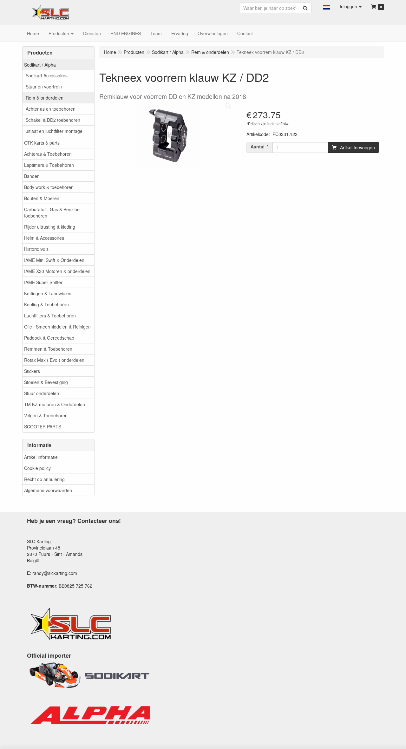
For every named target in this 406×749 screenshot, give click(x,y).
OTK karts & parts (42, 143)
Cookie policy (37, 468)
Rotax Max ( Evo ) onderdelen (54, 360)
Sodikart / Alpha (40, 65)
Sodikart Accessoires (47, 75)
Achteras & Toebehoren (48, 154)
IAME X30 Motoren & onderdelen (57, 271)
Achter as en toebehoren (50, 109)
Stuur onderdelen (41, 393)
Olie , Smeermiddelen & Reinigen (57, 326)
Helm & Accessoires (44, 238)
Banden (32, 176)
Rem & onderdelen (44, 97)
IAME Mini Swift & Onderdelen (54, 260)
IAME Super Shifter (43, 282)
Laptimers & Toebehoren (49, 165)
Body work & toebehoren (49, 187)
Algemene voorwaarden (48, 490)
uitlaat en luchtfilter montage (54, 131)
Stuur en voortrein (44, 86)
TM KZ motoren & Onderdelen (54, 404)
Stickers (32, 371)
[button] (326, 6)
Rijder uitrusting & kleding (49, 227)
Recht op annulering (44, 479)
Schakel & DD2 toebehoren (53, 120)
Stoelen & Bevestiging (46, 382)
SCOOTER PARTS (42, 426)
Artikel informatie (41, 457)
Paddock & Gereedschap (49, 338)
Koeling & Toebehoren (46, 304)
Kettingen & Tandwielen (47, 293)
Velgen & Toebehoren (46, 415)
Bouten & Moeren (41, 198)
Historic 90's (36, 249)
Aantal (258, 146)
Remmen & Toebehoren (48, 349)
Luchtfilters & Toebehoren (50, 315)
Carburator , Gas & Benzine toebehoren (52, 212)
